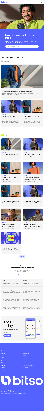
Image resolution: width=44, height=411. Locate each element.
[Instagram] (8, 391)
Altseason (25, 280)
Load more (22, 256)
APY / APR (5, 288)
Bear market (5, 296)
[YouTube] (6, 391)
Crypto (2, 355)
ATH (24, 288)
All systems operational (22, 393)
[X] (4, 391)
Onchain (24, 355)
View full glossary (21, 274)
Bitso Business (25, 367)
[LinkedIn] (10, 391)
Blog (2, 372)
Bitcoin (24, 296)
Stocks (2, 357)
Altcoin (4, 280)
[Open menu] (42, 2)
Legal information (4, 370)
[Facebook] (1, 391)
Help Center (3, 367)
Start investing (7, 335)
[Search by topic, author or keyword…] (7, 46)
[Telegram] (13, 391)
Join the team (3, 350)
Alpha (2, 362)
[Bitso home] (4, 2)
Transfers (3, 360)
